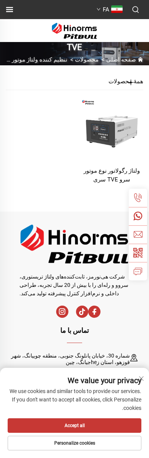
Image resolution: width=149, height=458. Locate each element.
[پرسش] (138, 271)
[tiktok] (82, 312)
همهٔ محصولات (126, 81)
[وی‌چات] (138, 253)
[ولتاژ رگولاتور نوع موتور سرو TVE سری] (111, 129)
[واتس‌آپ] (138, 216)
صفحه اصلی (121, 59)
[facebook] (94, 312)
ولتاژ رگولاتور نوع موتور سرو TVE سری (112, 175)
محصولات (87, 59)
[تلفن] (138, 198)
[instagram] (62, 312)
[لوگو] (74, 30)
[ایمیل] (138, 234)
